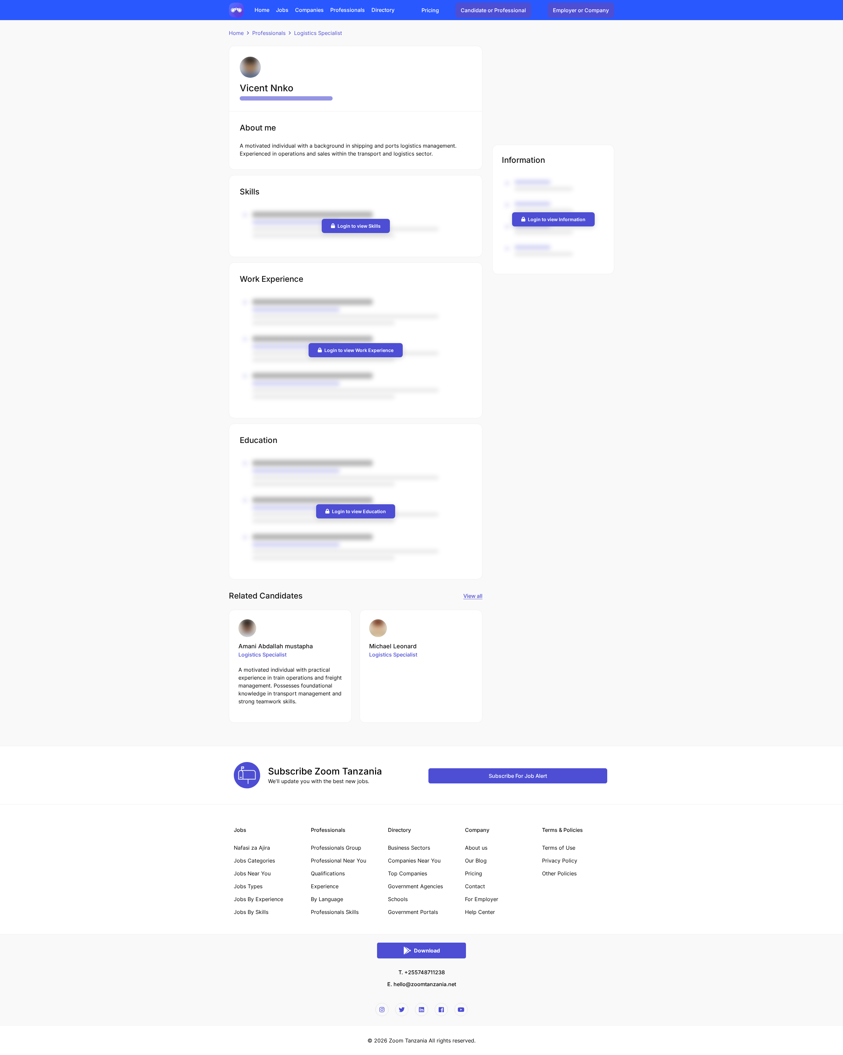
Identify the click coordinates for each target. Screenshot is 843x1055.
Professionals (269, 33)
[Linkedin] (421, 1009)
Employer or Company (581, 10)
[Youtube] (461, 1009)
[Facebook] (441, 1009)
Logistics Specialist (318, 33)
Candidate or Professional (493, 10)
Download (427, 950)
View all (472, 596)
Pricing (430, 10)
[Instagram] (382, 1009)
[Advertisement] (553, 92)
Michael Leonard (393, 646)
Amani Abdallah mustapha (275, 646)
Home (236, 33)
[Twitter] (401, 1009)
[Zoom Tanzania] (236, 9)
